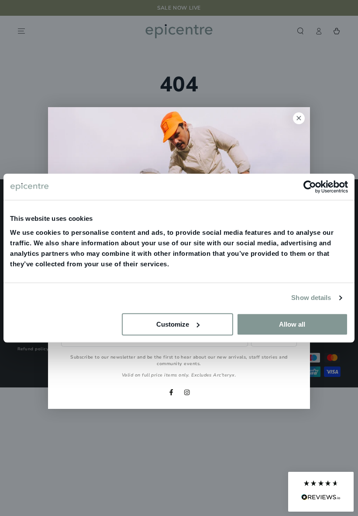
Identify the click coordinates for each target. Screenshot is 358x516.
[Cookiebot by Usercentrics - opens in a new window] (310, 186)
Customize (172, 324)
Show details (311, 297)
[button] (321, 492)
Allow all (292, 324)
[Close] (298, 118)
